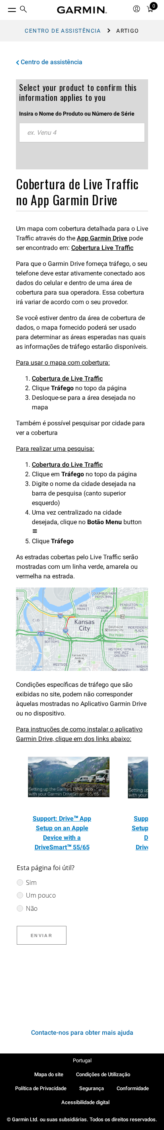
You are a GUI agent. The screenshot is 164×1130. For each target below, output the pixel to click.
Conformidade (133, 1088)
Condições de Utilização (103, 1074)
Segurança (91, 1088)
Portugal (82, 1060)
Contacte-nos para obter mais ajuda (82, 1032)
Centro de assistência (63, 31)
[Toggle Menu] (5, 8)
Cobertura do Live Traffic (67, 464)
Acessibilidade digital (85, 1102)
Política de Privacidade (40, 1088)
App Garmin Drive (102, 238)
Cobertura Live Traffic (102, 248)
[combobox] (82, 133)
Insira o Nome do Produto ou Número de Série (77, 113)
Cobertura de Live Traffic (67, 378)
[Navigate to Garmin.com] (82, 10)
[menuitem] (23, 10)
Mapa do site (48, 1074)
